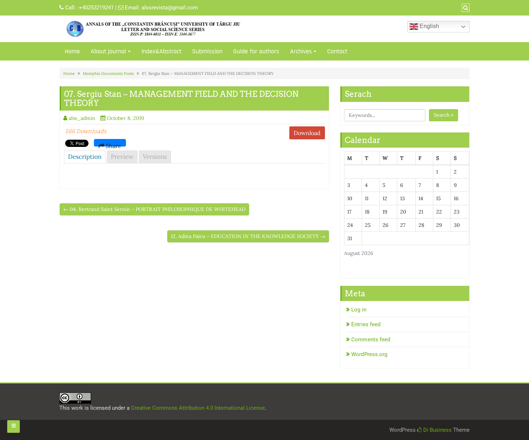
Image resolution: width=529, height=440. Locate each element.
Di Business (437, 430)
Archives (301, 51)
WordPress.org (369, 354)
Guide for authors (256, 51)
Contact (337, 51)
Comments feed (370, 339)
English (428, 26)
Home (72, 51)
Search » (443, 115)
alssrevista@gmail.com (169, 7)
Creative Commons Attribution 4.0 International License (198, 408)
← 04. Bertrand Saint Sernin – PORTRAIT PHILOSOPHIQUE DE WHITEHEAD (154, 209)
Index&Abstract (161, 51)
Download (307, 132)
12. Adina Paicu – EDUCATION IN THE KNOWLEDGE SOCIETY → (248, 236)
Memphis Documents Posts (108, 73)
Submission (207, 51)
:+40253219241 (95, 7)
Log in (358, 309)
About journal (108, 51)
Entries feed (365, 324)
